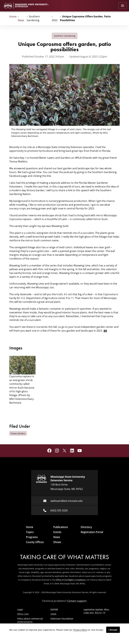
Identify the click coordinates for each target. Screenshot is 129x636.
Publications (60, 527)
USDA (53, 614)
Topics (30, 532)
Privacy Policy (80, 629)
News (21, 20)
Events (57, 532)
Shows (57, 542)
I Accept (113, 629)
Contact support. (77, 601)
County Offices (35, 542)
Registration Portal (92, 532)
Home (13, 16)
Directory (86, 527)
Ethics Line (23, 614)
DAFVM (54, 609)
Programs (32, 537)
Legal (20, 609)
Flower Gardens (18, 433)
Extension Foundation (61, 618)
